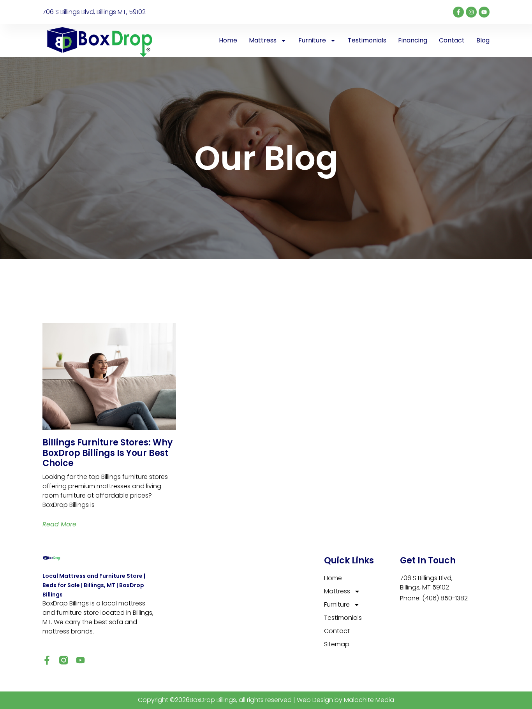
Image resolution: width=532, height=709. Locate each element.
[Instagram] (471, 12)
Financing (412, 40)
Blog (483, 40)
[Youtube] (484, 12)
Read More (59, 524)
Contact (452, 40)
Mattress (263, 40)
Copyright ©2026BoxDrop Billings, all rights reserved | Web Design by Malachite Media (266, 699)
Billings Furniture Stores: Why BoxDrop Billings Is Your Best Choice (107, 452)
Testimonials (367, 40)
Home (228, 40)
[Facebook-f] (458, 12)
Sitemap (336, 644)
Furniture (312, 40)
